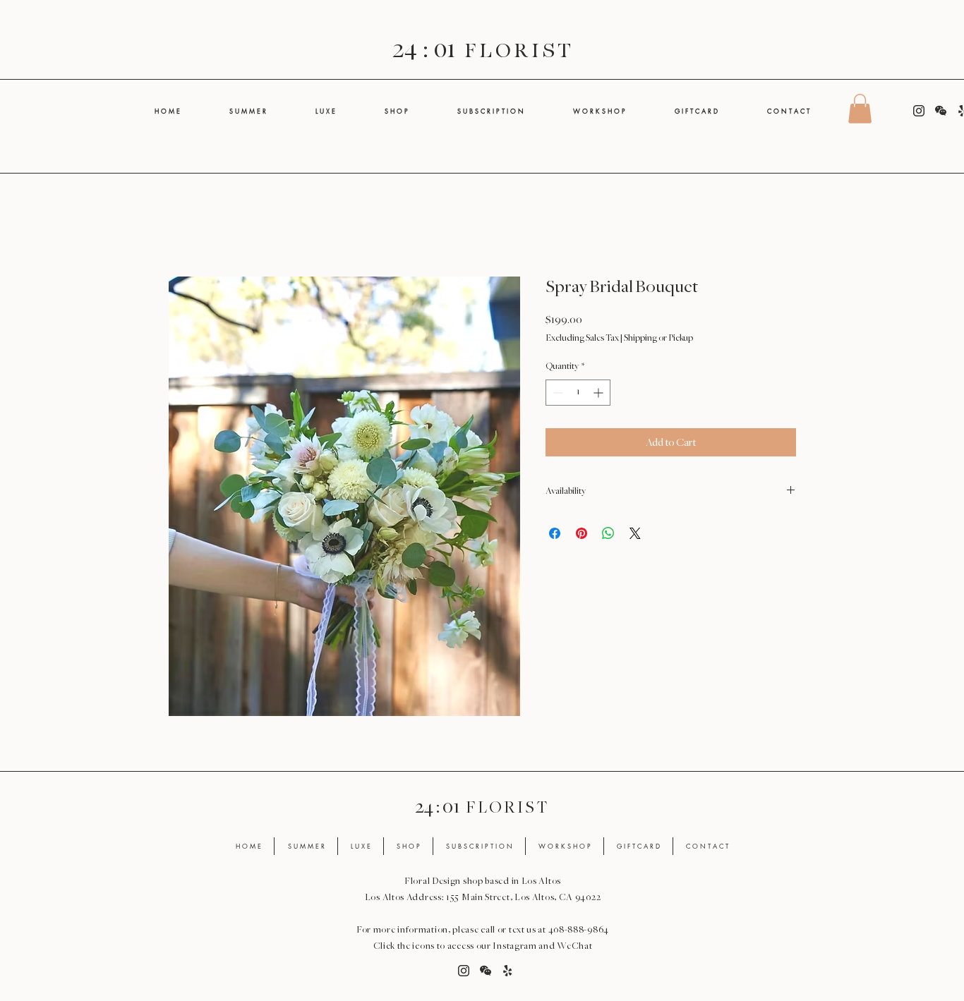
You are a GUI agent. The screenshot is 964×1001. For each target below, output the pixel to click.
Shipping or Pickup (658, 338)
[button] (860, 108)
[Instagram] (918, 110)
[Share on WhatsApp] (608, 533)
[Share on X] (635, 533)
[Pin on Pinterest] (581, 533)
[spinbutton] (578, 392)
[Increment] (599, 392)
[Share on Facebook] (554, 533)
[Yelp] (507, 970)
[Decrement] (556, 392)
